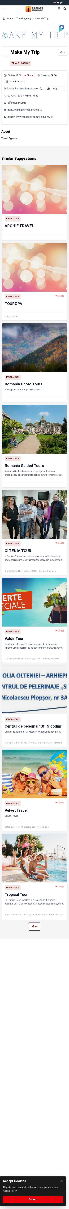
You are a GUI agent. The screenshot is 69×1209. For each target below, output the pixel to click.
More (35, 926)
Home (9, 18)
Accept (33, 1199)
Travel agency (23, 18)
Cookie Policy (10, 1191)
